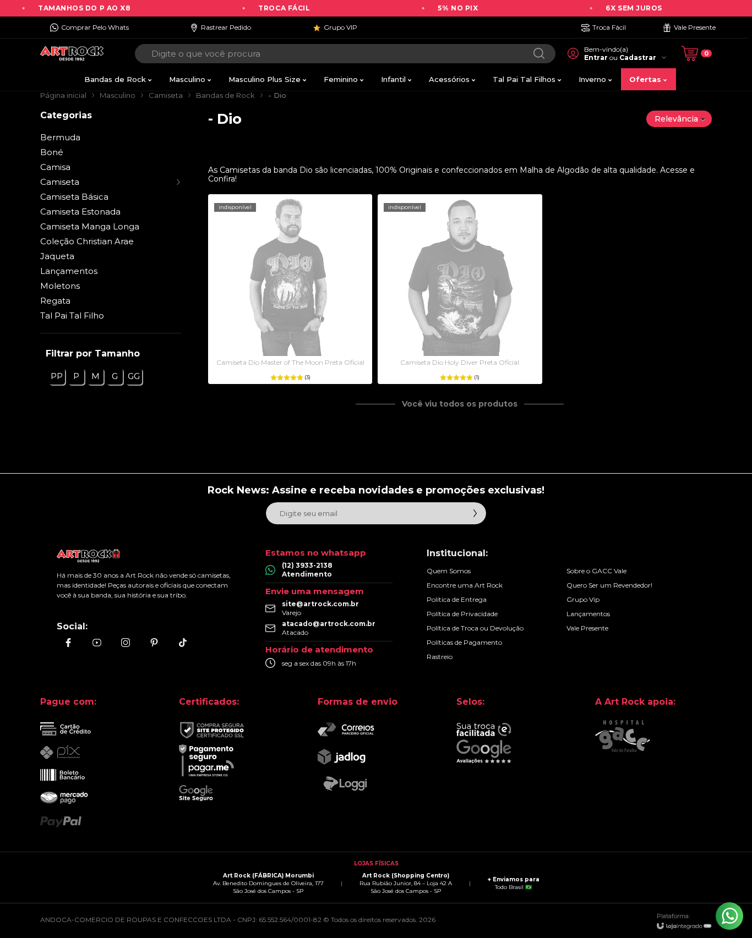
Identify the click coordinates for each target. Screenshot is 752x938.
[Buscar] (539, 53)
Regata (55, 300)
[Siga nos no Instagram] (125, 642)
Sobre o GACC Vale (596, 571)
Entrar (596, 57)
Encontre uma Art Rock (465, 585)
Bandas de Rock (225, 95)
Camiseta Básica (74, 196)
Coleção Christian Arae (87, 241)
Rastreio (440, 656)
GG (134, 376)
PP (57, 376)
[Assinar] (475, 513)
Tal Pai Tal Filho (72, 315)
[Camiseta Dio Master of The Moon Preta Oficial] (290, 289)
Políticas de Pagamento (464, 642)
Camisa (55, 167)
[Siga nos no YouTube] (96, 642)
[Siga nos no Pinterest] (154, 642)
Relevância (676, 119)
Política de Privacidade (462, 614)
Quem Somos (449, 571)
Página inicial (63, 95)
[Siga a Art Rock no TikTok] (182, 642)
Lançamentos (68, 271)
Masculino (117, 95)
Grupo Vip (583, 599)
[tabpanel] (460, 146)
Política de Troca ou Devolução (475, 628)
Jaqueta (57, 256)
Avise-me (290, 361)
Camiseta (166, 95)
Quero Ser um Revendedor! (609, 585)
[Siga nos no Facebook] (68, 642)
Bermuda (60, 137)
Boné (51, 152)
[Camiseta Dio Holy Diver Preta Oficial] (459, 289)
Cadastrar (637, 57)
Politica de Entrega (457, 599)
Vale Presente (587, 628)
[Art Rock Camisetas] (71, 53)
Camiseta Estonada (80, 211)
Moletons (60, 285)
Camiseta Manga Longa (89, 226)
